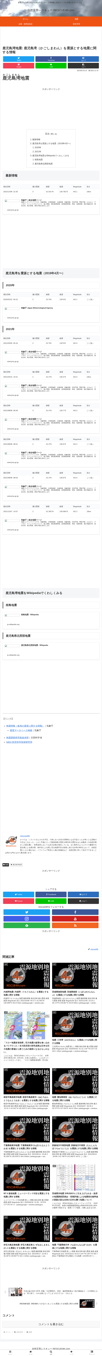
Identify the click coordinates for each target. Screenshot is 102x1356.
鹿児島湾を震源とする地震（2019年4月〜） (52, 143)
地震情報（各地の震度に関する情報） (25, 726)
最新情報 (36, 139)
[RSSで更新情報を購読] (75, 925)
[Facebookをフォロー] (75, 912)
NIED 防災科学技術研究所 (19, 742)
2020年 (38, 147)
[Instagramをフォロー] (26, 919)
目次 (47, 134)
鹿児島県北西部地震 (44, 164)
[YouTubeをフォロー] (75, 919)
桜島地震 (39, 159)
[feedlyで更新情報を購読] (26, 925)
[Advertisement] (51, 37)
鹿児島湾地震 (17, 865)
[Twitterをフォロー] (26, 912)
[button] (83, 65)
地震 (6, 865)
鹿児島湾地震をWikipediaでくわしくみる (50, 155)
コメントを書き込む (51, 1324)
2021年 (38, 151)
